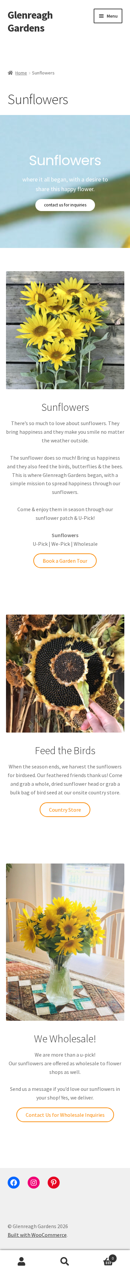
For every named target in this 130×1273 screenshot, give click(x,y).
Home (21, 73)
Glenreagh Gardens (30, 21)
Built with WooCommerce (37, 1234)
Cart (100, 1256)
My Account (21, 1261)
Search (65, 1261)
